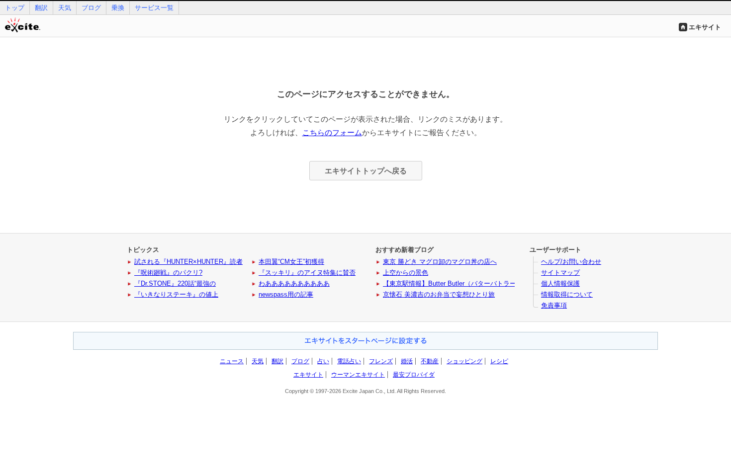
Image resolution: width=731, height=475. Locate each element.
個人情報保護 (560, 283)
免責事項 (554, 305)
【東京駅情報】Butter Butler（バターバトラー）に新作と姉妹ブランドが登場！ (498, 283)
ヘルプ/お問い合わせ (571, 261)
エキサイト (705, 27)
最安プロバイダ (414, 374)
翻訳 (41, 7)
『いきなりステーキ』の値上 (176, 294)
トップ (14, 7)
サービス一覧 (154, 7)
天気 (64, 7)
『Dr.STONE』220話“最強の (175, 283)
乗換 (117, 7)
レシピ (499, 361)
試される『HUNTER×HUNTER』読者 (188, 261)
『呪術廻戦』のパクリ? (168, 272)
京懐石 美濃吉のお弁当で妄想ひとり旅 (439, 294)
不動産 (430, 361)
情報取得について (567, 294)
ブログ (91, 7)
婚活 (407, 361)
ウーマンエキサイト (358, 374)
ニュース (232, 361)
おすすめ (365, 340)
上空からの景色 (405, 272)
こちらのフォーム (332, 132)
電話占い (349, 361)
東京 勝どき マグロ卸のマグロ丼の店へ (440, 261)
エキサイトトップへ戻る (366, 170)
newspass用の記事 (286, 294)
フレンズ (381, 361)
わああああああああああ (294, 283)
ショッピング (464, 361)
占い (323, 361)
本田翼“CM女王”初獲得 (291, 261)
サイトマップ (560, 272)
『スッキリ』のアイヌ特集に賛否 (307, 272)
